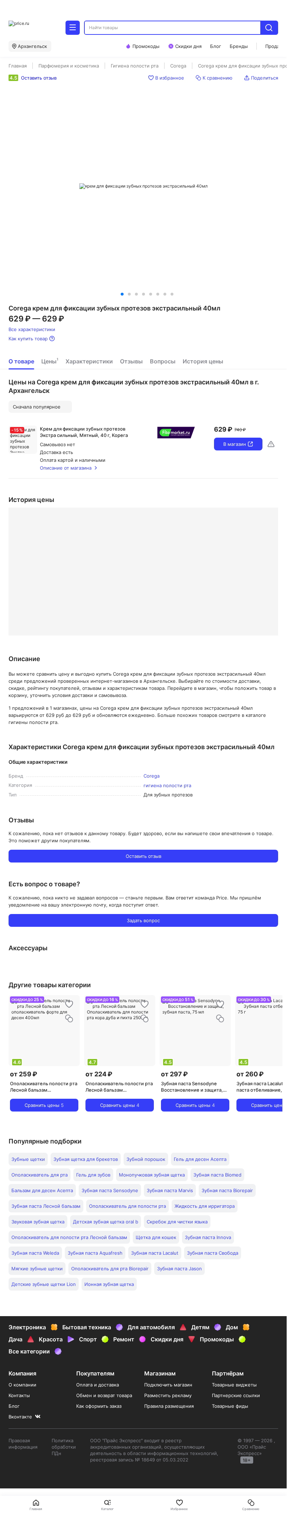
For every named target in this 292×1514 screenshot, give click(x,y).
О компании (22, 1385)
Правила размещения (169, 1406)
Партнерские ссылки (236, 1395)
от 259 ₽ (23, 1074)
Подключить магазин (168, 1385)
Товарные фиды (230, 1406)
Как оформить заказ (98, 1406)
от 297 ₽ (174, 1074)
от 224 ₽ (98, 1074)
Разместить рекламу (168, 1395)
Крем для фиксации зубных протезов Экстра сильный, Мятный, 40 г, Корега (84, 432)
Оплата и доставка (97, 1385)
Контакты (19, 1395)
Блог (14, 1406)
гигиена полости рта (167, 785)
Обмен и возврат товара (104, 1395)
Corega (152, 776)
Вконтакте (20, 1417)
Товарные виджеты (234, 1385)
